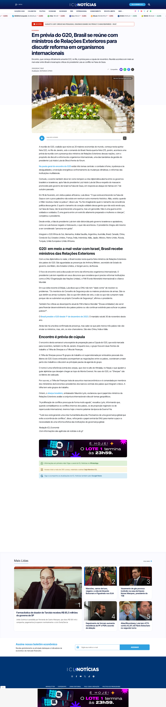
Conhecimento (95, 11)
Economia (52, 11)
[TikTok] (147, 11)
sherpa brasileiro (55, 393)
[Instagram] (135, 11)
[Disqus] (83, 513)
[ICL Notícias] (83, 4)
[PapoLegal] (121, 69)
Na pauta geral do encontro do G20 (55, 166)
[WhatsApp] (124, 69)
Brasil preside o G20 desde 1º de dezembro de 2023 (64, 316)
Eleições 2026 (20, 11)
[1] (48, 588)
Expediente (62, 686)
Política (42, 11)
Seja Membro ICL (137, 4)
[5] (135, 611)
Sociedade (63, 11)
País (71, 11)
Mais (120, 11)
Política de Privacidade (111, 686)
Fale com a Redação (91, 686)
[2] (100, 576)
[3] (135, 576)
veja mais (146, 561)
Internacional (81, 11)
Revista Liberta (109, 11)
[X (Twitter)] (144, 11)
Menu (20, 4)
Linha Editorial (75, 686)
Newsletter (50, 686)
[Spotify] (150, 11)
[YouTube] (141, 11)
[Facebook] (138, 11)
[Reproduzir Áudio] (41, 138)
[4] (100, 611)
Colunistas (32, 11)
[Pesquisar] (149, 4)
